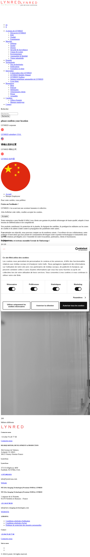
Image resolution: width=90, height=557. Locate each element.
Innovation (10, 71)
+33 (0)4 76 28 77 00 (7, 534)
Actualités (14, 96)
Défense (13, 43)
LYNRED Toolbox (17, 77)
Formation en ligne (17, 69)
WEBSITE (5, 512)
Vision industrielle (17, 58)
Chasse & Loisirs (16, 52)
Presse (12, 94)
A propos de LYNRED (14, 31)
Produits (9, 60)
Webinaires (14, 90)
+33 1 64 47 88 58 (7, 503)
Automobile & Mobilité (19, 56)
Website (4, 483)
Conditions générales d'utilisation (18, 521)
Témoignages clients (17, 92)
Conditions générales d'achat (16, 523)
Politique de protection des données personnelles (23, 525)
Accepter (5, 216)
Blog (12, 85)
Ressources (10, 83)
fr (6, 27)
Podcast (13, 88)
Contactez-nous (6, 441)
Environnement (16, 54)
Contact (8, 104)
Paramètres (78, 298)
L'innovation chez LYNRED (21, 73)
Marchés (9, 41)
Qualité (13, 37)
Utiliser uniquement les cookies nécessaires (16, 305)
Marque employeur (17, 102)
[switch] (34, 289)
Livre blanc (14, 81)
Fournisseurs (15, 39)
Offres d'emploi (16, 100)
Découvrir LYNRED (18, 33)
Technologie (10, 62)
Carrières (9, 98)
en (6, 25)
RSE (12, 35)
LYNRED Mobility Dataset (20, 75)
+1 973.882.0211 (6, 474)
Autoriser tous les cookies (73, 306)
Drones (13, 48)
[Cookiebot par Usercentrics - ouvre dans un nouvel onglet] (77, 249)
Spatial (12, 46)
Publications (14, 67)
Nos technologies (16, 64)
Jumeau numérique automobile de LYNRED (26, 79)
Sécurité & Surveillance (19, 50)
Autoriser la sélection (45, 306)
